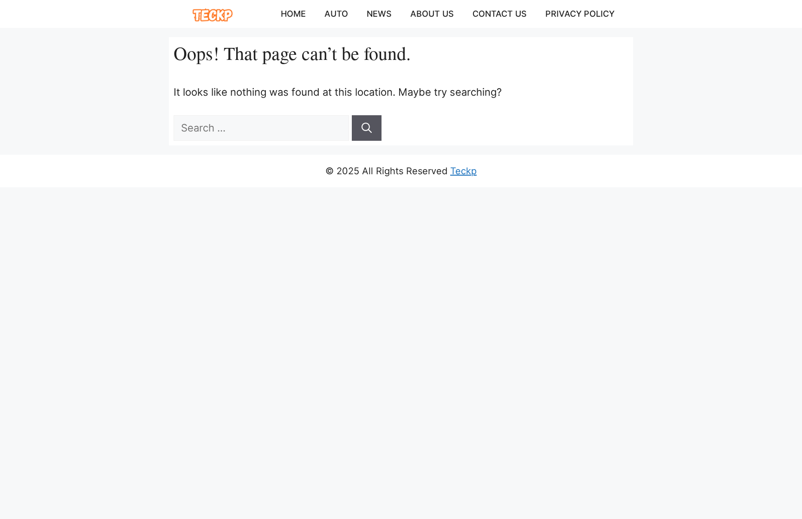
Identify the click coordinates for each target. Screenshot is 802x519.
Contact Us (499, 14)
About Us (432, 14)
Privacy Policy (579, 14)
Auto (336, 14)
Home (293, 14)
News (379, 14)
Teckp (463, 171)
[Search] (367, 128)
